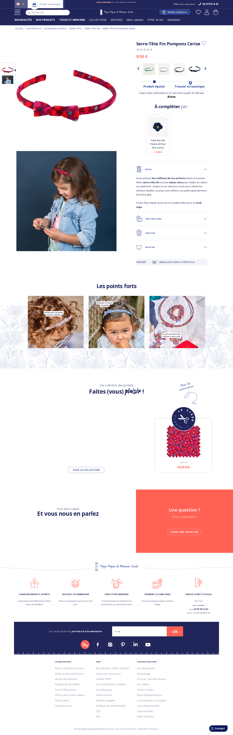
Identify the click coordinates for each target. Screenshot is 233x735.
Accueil (19, 28)
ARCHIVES (117, 19)
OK (175, 631)
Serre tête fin (92, 28)
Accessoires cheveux (55, 28)
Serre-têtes (75, 28)
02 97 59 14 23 (201, 609)
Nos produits (33, 28)
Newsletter (173, 19)
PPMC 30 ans (155, 19)
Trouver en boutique (190, 86)
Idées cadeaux (135, 19)
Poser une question (184, 532)
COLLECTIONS (97, 19)
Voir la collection (86, 469)
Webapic (154, 728)
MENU (18, 14)
